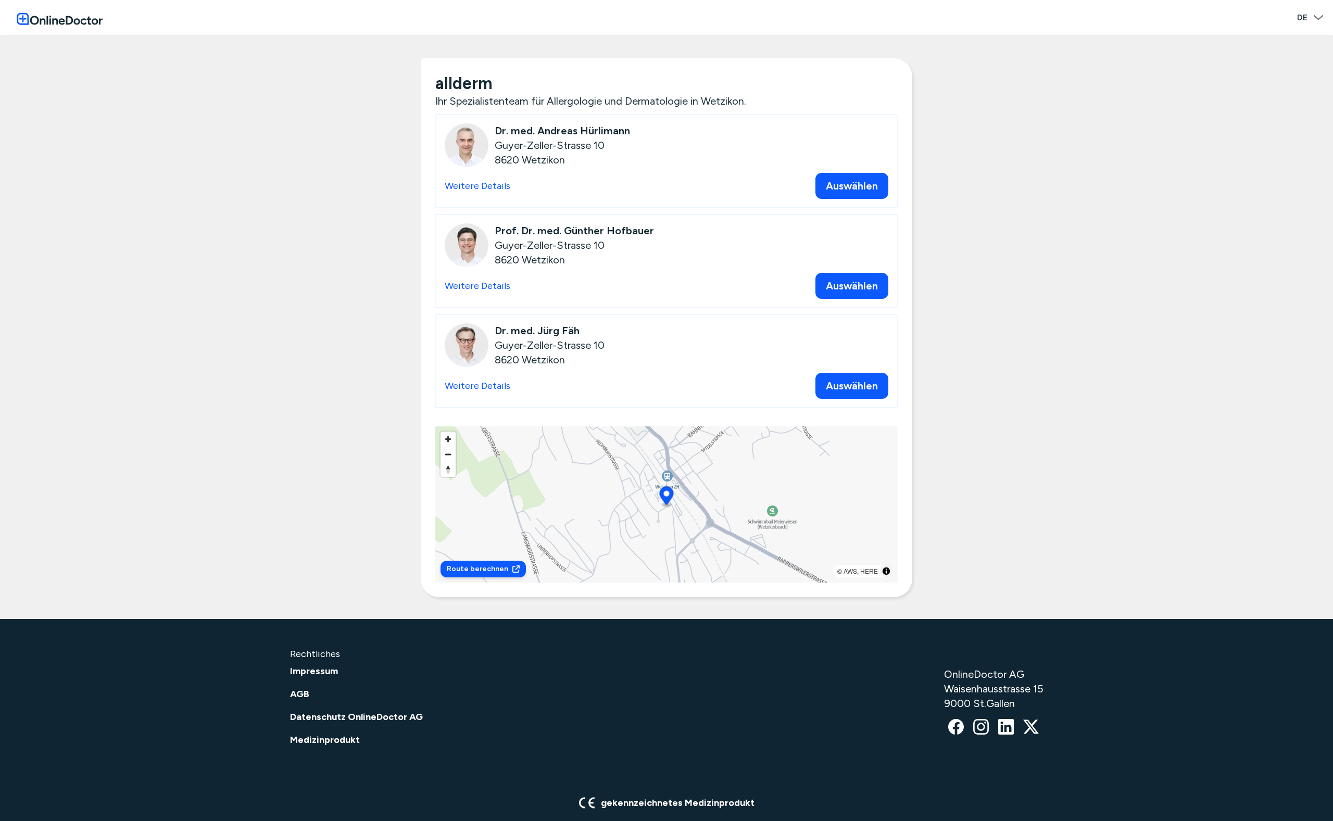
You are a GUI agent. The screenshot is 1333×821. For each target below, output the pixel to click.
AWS (850, 570)
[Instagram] (981, 728)
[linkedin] (1006, 728)
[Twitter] (1031, 728)
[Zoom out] (448, 454)
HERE (869, 570)
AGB (299, 694)
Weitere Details (477, 186)
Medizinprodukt (325, 740)
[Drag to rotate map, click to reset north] (448, 469)
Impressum (314, 671)
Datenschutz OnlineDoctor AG (356, 717)
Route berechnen (477, 568)
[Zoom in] (448, 439)
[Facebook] (956, 728)
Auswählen (852, 186)
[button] (667, 497)
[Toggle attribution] (886, 571)
